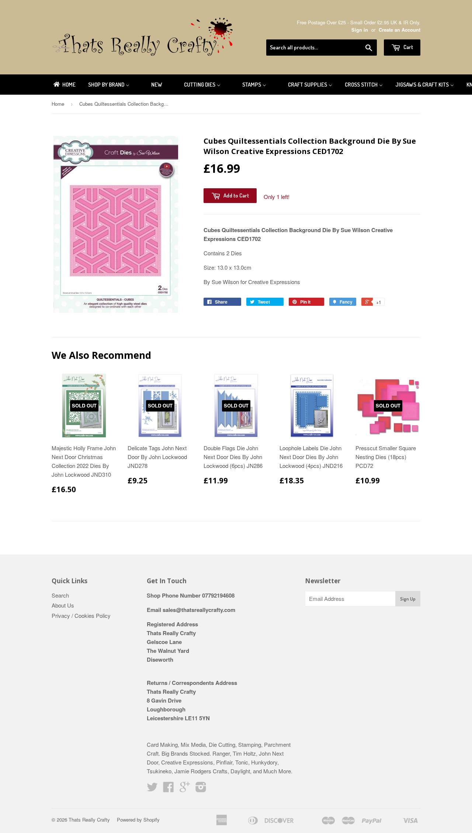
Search (60, 595)
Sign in (359, 30)
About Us (63, 605)
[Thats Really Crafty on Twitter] (152, 789)
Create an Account (399, 30)
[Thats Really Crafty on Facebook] (168, 789)
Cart (407, 46)
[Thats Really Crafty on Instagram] (200, 789)
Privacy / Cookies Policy (81, 615)
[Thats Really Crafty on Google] (184, 789)
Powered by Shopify (138, 819)
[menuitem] (64, 84)
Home (58, 103)
